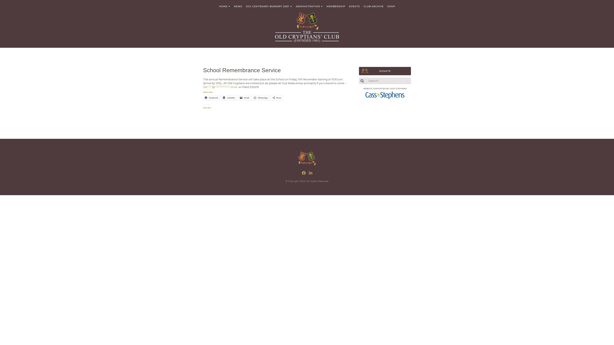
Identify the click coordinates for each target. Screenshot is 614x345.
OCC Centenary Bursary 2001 (267, 6)
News (238, 6)
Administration (308, 6)
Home (223, 6)
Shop (391, 6)
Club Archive (374, 6)
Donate (385, 71)
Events (354, 6)
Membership (336, 6)
